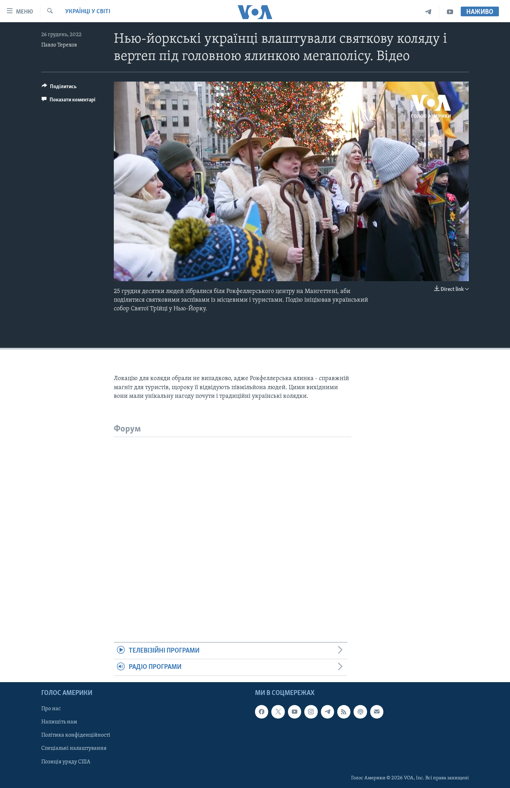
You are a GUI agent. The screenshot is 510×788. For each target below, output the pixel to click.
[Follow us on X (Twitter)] (277, 711)
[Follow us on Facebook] (261, 711)
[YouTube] (450, 12)
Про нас (51, 709)
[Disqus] (232, 524)
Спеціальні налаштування (74, 748)
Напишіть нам (59, 722)
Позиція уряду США (65, 761)
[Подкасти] (360, 711)
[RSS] (343, 711)
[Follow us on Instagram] (310, 711)
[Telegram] (428, 12)
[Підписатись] (376, 711)
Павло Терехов (59, 45)
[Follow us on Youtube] (294, 711)
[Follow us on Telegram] (327, 711)
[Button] (59, 88)
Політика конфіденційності (75, 735)
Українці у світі (87, 12)
